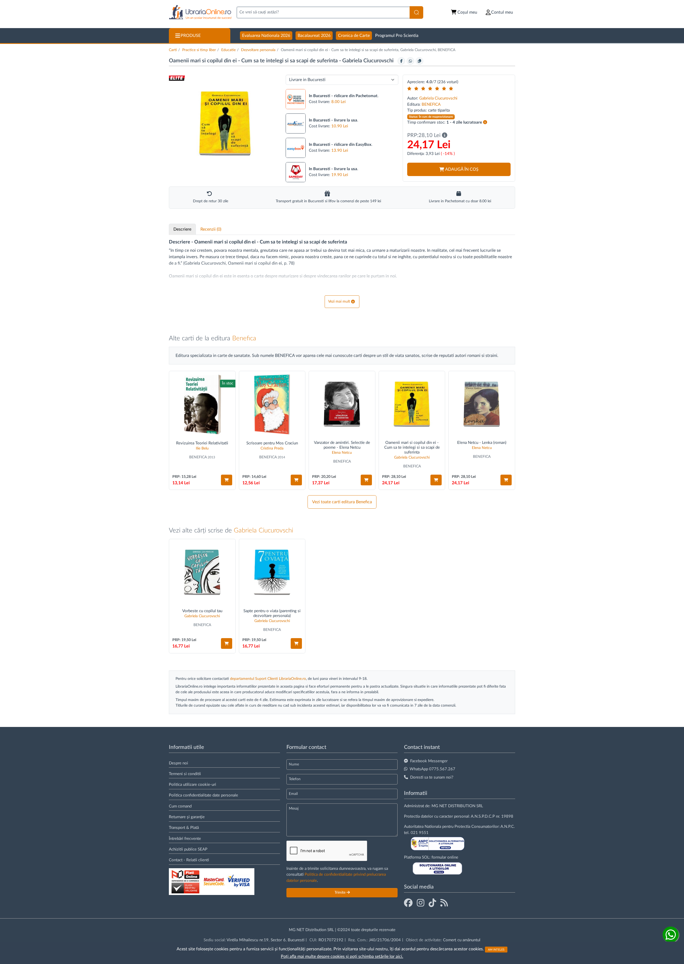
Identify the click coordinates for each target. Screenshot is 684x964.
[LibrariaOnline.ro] (200, 12)
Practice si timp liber (199, 50)
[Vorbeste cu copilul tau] (202, 572)
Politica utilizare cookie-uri (192, 785)
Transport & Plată (184, 828)
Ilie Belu (202, 448)
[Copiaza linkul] (419, 61)
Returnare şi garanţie (187, 817)
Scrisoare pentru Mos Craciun (272, 443)
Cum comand (180, 806)
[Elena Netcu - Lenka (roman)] (482, 404)
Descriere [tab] (182, 229)
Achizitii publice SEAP (188, 849)
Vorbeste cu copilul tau (202, 611)
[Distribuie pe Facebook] (401, 61)
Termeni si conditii (185, 774)
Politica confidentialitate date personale (203, 795)
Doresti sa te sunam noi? (431, 777)
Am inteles (496, 949)
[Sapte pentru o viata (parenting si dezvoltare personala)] (272, 572)
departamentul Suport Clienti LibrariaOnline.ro (268, 679)
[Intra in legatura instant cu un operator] (671, 935)
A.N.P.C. (507, 827)
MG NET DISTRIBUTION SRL (457, 806)
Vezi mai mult (339, 301)
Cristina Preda (272, 448)
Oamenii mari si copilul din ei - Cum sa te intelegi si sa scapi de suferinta (412, 447)
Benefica (244, 338)
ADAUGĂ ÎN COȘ (462, 169)
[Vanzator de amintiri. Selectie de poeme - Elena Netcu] (342, 404)
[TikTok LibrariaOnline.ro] (432, 903)
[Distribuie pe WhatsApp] (410, 61)
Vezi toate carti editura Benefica (342, 502)
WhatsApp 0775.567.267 (432, 769)
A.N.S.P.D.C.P (483, 816)
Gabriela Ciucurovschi (368, 60)
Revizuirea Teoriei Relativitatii (202, 443)
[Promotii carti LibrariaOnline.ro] (420, 903)
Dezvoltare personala (258, 50)
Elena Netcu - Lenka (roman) (481, 443)
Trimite (341, 892)
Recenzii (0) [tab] (210, 229)
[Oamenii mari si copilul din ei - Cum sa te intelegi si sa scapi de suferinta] (412, 404)
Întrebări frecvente (185, 839)
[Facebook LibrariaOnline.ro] (408, 903)
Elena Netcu (342, 453)
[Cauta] (416, 12)
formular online (445, 857)
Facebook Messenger (429, 761)
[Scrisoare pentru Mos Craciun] (272, 404)
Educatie (228, 50)
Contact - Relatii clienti (189, 860)
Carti (173, 50)
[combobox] (323, 12)
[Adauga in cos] (226, 480)
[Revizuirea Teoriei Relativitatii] (202, 404)
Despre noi (178, 763)
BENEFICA (431, 104)
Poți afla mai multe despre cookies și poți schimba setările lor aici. (342, 956)
